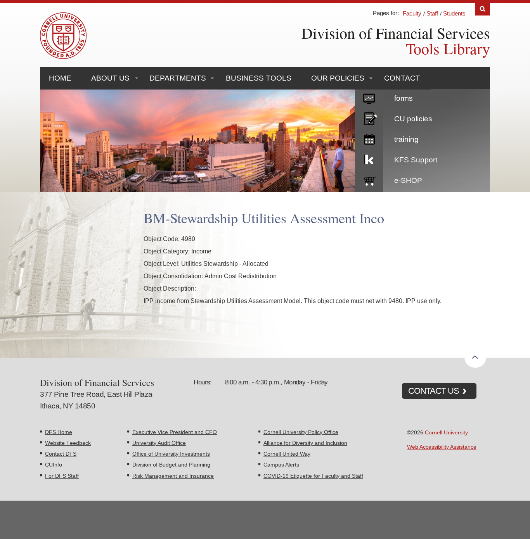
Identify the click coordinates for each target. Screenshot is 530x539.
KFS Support (415, 160)
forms (403, 98)
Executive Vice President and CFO (174, 432)
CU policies (413, 119)
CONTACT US (433, 391)
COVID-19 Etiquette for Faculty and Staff (313, 476)
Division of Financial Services (395, 32)
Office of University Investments (171, 454)
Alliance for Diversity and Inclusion (305, 443)
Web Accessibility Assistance (441, 447)
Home (60, 78)
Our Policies (337, 78)
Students (454, 13)
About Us (110, 78)
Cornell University (446, 432)
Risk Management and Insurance (173, 476)
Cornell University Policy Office (300, 432)
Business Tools (258, 78)
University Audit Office (159, 443)
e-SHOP (408, 180)
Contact (402, 78)
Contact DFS (60, 454)
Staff (432, 13)
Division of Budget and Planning (171, 465)
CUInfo (53, 465)
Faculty (412, 13)
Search (482, 9)
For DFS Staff (62, 476)
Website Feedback (68, 443)
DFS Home (58, 432)
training (406, 139)
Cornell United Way (286, 454)
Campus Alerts (281, 465)
